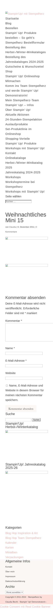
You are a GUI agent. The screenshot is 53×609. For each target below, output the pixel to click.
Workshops (13, 177)
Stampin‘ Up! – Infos (19, 105)
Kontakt (10, 153)
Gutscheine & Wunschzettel (24, 66)
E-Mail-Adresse (16, 360)
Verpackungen (14, 557)
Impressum (10, 576)
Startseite (12, 18)
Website (10, 373)
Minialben (11, 552)
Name (10, 348)
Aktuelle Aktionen (17, 114)
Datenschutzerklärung (15, 581)
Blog (8, 23)
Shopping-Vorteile (17, 138)
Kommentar (13, 320)
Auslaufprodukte (16, 124)
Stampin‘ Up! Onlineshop (22, 76)
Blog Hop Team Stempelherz (23, 537)
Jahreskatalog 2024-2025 (22, 172)
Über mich (10, 571)
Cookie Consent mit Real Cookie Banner (25, 606)
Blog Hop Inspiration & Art (21, 533)
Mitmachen (12, 81)
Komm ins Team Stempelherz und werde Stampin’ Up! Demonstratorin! (25, 90)
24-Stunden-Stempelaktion (23, 119)
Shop (8, 71)
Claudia (12, 227)
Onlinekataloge (15, 157)
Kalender (11, 542)
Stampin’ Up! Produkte (20, 143)
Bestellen (11, 28)
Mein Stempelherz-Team (22, 100)
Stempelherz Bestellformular (25, 42)
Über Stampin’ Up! (18, 109)
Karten (9, 547)
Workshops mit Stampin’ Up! (25, 148)
